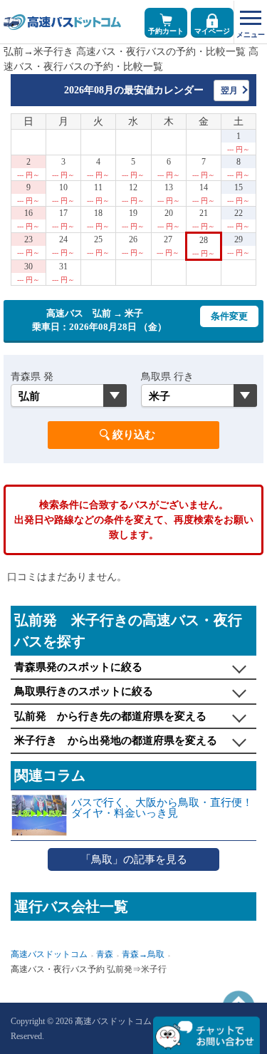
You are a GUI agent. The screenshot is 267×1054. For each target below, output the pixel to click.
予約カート (166, 31)
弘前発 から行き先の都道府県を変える (110, 716)
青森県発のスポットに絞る (78, 667)
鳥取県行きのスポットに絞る (83, 691)
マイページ (212, 31)
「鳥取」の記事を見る (133, 859)
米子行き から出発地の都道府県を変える (115, 740)
